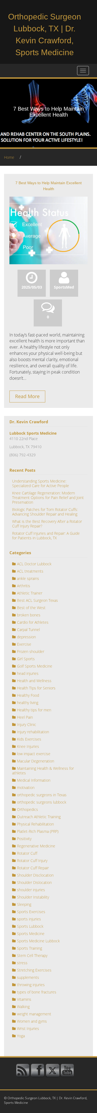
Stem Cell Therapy (32, 955)
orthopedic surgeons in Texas (42, 794)
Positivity (24, 838)
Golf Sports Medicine (34, 666)
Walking (23, 1006)
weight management (34, 1013)
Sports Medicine (30, 933)
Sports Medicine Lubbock (38, 940)
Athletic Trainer (29, 593)
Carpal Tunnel (28, 629)
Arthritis (23, 585)
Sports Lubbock (30, 926)
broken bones (28, 614)
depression (26, 636)
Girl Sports (26, 658)
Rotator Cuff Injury (32, 860)
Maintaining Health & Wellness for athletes (43, 770)
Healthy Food (28, 695)
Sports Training (29, 948)
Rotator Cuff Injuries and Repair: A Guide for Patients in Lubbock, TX (46, 535)
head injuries (28, 673)
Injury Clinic (26, 724)
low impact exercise (33, 753)
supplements (28, 977)
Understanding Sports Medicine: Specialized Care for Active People (40, 483)
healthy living (27, 702)
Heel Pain (25, 717)
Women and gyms (32, 1021)
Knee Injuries (28, 746)
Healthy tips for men (34, 709)
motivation (25, 787)
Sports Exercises (31, 911)
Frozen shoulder (30, 651)
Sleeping (24, 904)
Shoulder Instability (33, 897)
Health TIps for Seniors (36, 688)
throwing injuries (31, 984)
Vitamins (24, 999)
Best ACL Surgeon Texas (37, 600)
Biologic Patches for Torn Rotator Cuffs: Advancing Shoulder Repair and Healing (45, 512)
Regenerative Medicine (36, 845)
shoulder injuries (31, 889)
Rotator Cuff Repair (33, 867)
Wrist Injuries (28, 1028)
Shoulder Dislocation (34, 882)
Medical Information (33, 780)
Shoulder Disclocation (35, 875)
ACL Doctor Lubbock (34, 563)
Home (9, 157)
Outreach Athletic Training (39, 816)
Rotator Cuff (27, 853)
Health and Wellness (34, 680)
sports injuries (29, 919)
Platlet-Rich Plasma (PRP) (37, 831)
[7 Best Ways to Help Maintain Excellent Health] (48, 229)
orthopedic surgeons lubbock (41, 802)
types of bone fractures (36, 992)
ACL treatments (30, 571)
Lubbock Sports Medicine (33, 433)
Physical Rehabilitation (35, 824)
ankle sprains (28, 578)
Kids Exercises (29, 739)
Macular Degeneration (35, 761)
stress (22, 962)
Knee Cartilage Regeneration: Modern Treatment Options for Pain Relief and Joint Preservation (48, 497)
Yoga (21, 1035)
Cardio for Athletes (32, 622)
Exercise (24, 644)
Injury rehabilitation (33, 731)
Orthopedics (27, 809)
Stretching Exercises (34, 970)
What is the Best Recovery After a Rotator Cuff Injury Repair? (47, 524)
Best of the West (31, 607)
